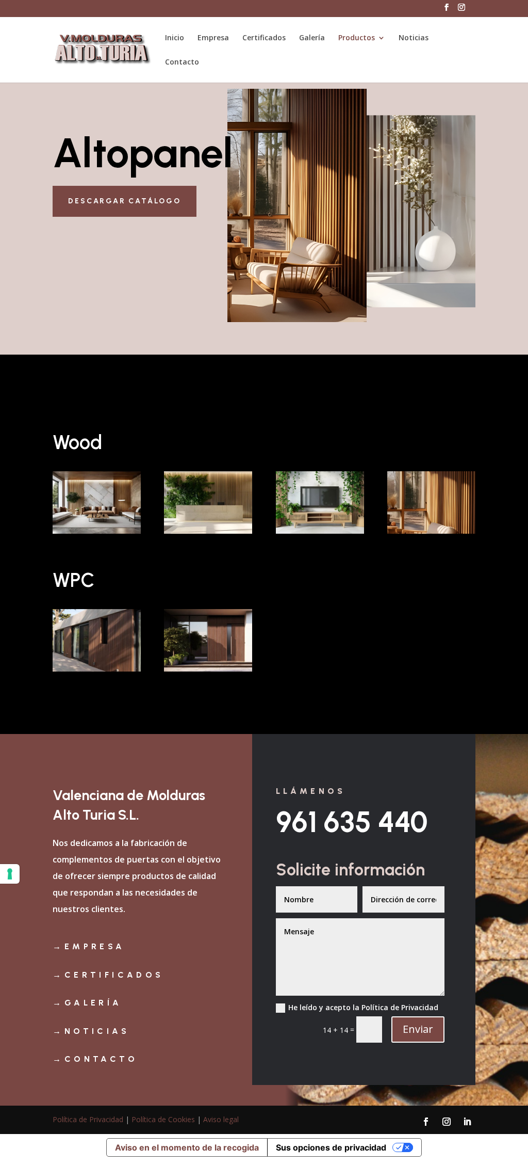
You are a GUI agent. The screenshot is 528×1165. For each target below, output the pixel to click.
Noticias (413, 38)
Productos (356, 38)
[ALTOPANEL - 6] (97, 669)
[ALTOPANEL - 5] (208, 669)
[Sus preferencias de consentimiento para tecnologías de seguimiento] (10, 874)
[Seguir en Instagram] (446, 1121)
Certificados (264, 38)
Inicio (174, 38)
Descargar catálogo (124, 201)
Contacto (182, 62)
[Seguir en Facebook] (426, 1121)
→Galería (87, 1003)
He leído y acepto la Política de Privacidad (363, 1007)
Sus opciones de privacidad (331, 1147)
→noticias (91, 1031)
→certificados (108, 975)
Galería (312, 38)
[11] (320, 531)
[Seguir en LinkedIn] (467, 1121)
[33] (208, 531)
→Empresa (89, 946)
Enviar (418, 1029)
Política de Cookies (163, 1119)
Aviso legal (221, 1119)
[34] (97, 531)
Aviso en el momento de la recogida (187, 1147)
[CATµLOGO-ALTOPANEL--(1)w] (431, 531)
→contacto (95, 1059)
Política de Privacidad (88, 1119)
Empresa (213, 38)
